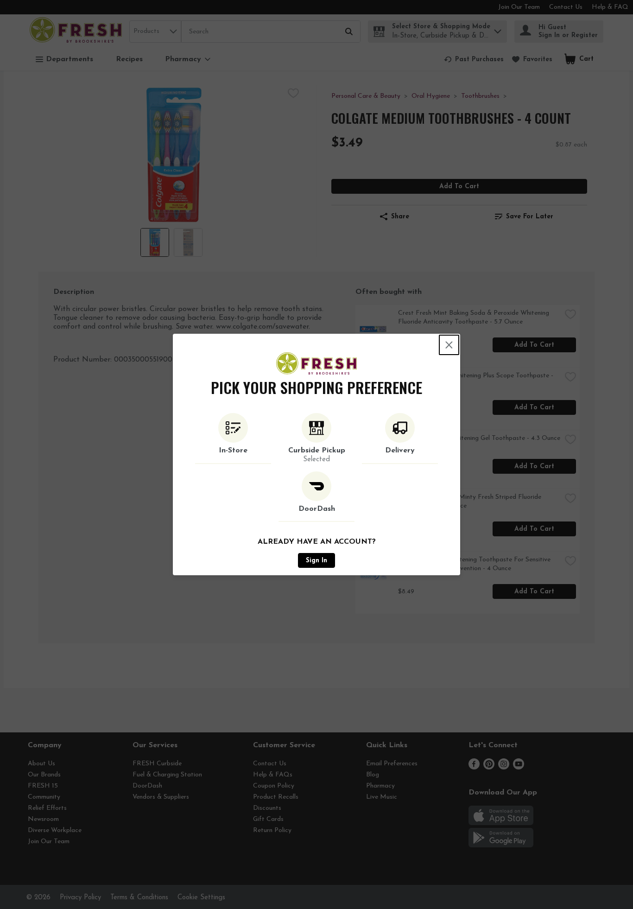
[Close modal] (449, 345)
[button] (233, 438)
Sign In (316, 560)
